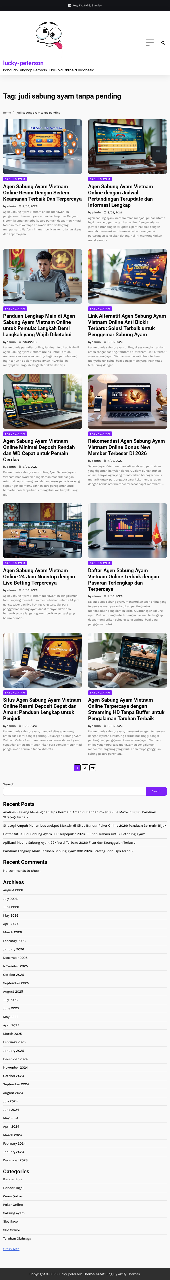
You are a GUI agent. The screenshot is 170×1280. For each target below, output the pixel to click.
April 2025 (11, 1025)
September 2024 (16, 1084)
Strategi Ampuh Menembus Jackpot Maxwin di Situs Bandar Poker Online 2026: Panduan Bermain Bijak (84, 826)
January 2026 (13, 949)
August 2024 (13, 1093)
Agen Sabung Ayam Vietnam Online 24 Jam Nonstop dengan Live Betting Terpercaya (39, 576)
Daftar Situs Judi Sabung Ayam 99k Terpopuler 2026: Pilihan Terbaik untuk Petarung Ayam (74, 834)
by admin (9, 206)
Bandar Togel (13, 1188)
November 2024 (15, 1067)
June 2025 (11, 1008)
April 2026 (11, 924)
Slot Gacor (11, 1221)
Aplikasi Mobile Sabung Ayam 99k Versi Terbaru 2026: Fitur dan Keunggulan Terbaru (69, 843)
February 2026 (14, 941)
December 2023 (15, 1160)
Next (92, 767)
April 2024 (11, 1126)
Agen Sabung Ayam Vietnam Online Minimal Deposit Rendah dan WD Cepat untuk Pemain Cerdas (39, 450)
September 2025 (16, 983)
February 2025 (14, 1042)
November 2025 (15, 966)
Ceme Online (13, 1196)
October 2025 (13, 975)
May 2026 (10, 915)
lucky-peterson (23, 63)
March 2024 (12, 1135)
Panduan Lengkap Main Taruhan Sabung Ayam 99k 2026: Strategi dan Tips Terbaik (68, 851)
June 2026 (11, 907)
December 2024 (15, 1059)
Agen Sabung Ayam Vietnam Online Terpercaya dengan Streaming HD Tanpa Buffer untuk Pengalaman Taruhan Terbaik (126, 709)
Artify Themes (129, 1274)
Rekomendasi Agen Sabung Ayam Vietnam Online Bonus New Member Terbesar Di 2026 (126, 447)
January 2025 (13, 1051)
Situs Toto (11, 1249)
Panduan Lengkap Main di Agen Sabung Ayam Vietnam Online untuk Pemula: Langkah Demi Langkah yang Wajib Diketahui (39, 325)
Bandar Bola (12, 1179)
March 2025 (12, 1034)
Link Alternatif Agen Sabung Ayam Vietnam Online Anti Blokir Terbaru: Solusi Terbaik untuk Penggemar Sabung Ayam (127, 325)
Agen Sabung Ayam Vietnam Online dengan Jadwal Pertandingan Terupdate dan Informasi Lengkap (120, 195)
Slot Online (11, 1230)
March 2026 (12, 932)
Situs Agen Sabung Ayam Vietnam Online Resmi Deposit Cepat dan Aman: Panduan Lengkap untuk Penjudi (42, 709)
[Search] (163, 43)
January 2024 (13, 1152)
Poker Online (13, 1205)
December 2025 (15, 958)
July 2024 (10, 1101)
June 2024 (11, 1110)
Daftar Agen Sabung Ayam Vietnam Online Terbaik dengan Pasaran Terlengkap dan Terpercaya (123, 579)
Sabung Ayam (15, 179)
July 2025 (10, 1000)
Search (8, 784)
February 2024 (14, 1143)
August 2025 (13, 991)
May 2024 (10, 1118)
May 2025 (10, 1017)
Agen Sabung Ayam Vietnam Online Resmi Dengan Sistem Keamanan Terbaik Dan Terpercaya (42, 192)
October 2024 (13, 1076)
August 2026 (13, 890)
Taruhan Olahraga (17, 1238)
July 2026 (10, 899)
